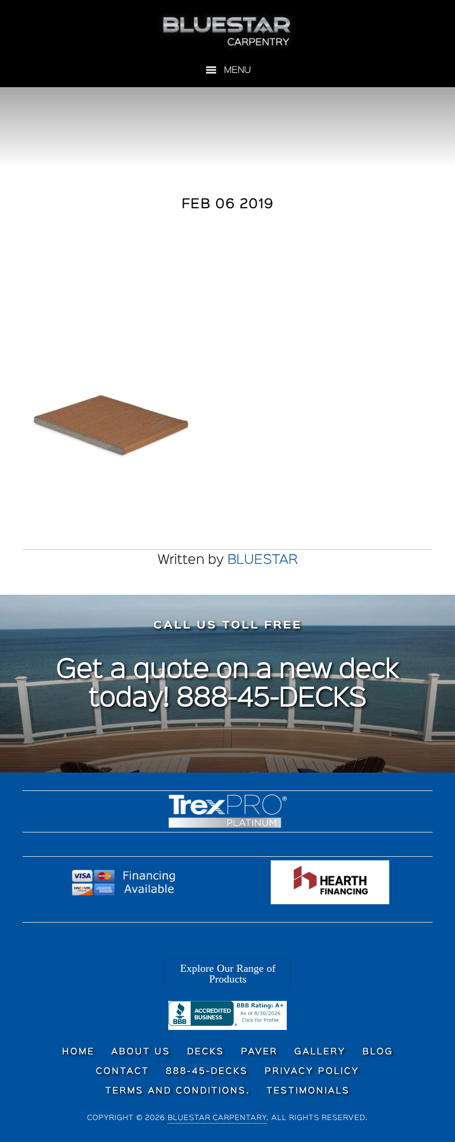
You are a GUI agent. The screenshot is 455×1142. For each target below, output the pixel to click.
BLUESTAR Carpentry (227, 31)
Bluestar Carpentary (217, 1118)
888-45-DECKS (272, 699)
